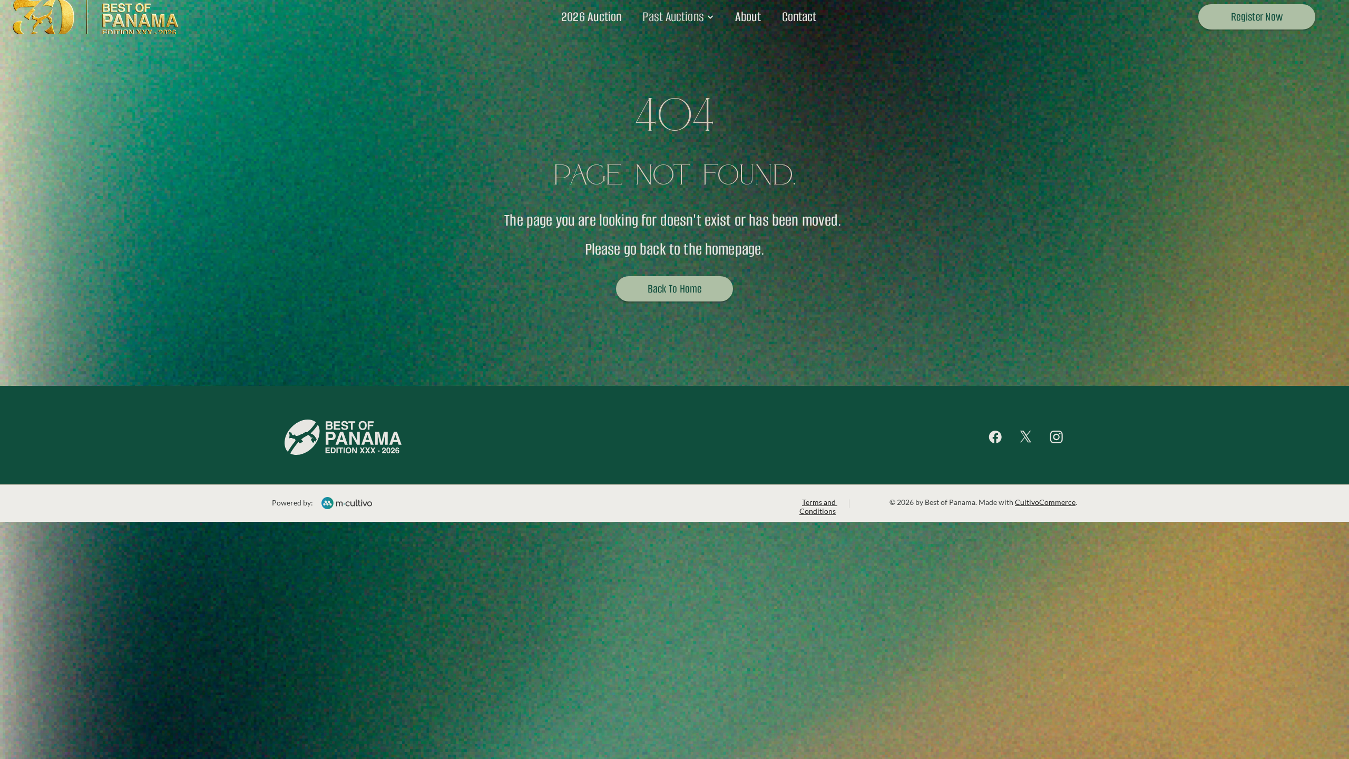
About (748, 16)
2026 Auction (591, 16)
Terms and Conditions (818, 506)
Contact (799, 16)
